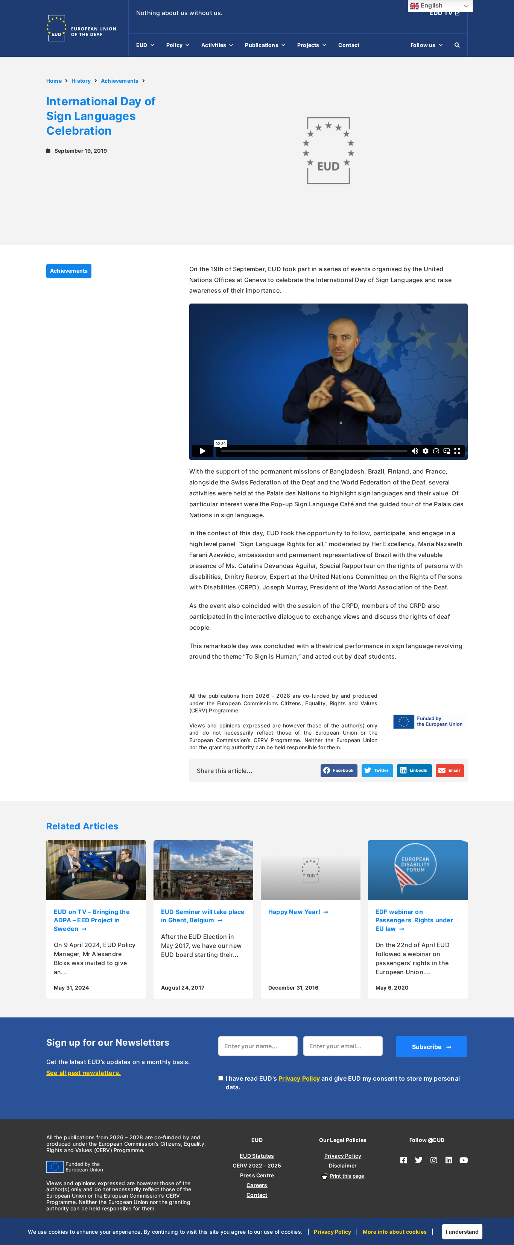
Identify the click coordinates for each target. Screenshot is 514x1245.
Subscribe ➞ (431, 1047)
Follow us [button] (423, 45)
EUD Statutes (257, 1155)
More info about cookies (395, 1231)
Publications (261, 45)
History (81, 80)
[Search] (457, 45)
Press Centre (257, 1175)
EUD (142, 45)
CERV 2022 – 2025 (257, 1165)
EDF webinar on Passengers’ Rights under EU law (414, 920)
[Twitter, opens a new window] (418, 1160)
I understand (462, 1231)
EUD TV (441, 13)
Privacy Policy (299, 1078)
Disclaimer (343, 1165)
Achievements (119, 80)
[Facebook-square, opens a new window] (403, 1160)
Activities (213, 45)
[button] (339, 770)
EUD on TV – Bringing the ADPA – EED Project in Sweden (92, 920)
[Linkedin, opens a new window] (448, 1160)
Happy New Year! (295, 912)
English (431, 5)
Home (54, 80)
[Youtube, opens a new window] (463, 1160)
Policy (174, 45)
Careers (256, 1185)
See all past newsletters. (83, 1072)
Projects (308, 45)
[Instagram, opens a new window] (433, 1160)
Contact (348, 45)
